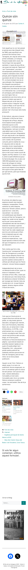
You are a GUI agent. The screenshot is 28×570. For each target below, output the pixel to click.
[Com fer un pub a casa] (7, 402)
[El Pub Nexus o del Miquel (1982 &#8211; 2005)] (18, 402)
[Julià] (7, 418)
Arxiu (4, 11)
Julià (3, 422)
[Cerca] (24, 503)
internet (7, 432)
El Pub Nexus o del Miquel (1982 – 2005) (17, 407)
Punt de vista (11, 11)
